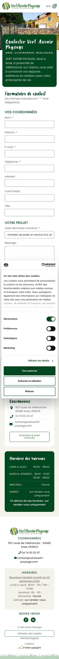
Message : (11, 243)
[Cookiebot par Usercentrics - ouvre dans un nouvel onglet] (42, 265)
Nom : (9, 117)
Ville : (8, 206)
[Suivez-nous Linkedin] (33, 620)
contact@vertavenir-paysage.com (30, 560)
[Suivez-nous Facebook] (26, 620)
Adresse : (10, 176)
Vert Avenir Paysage (30, 627)
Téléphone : (13, 162)
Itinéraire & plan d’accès (29, 437)
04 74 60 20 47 (30, 552)
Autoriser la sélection (29, 381)
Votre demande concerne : (22, 228)
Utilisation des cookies (30, 633)
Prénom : (11, 132)
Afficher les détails (38, 360)
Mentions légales (29, 638)
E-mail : (10, 147)
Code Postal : (13, 191)
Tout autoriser (29, 370)
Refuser (29, 391)
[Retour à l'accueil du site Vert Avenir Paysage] (21, 6)
